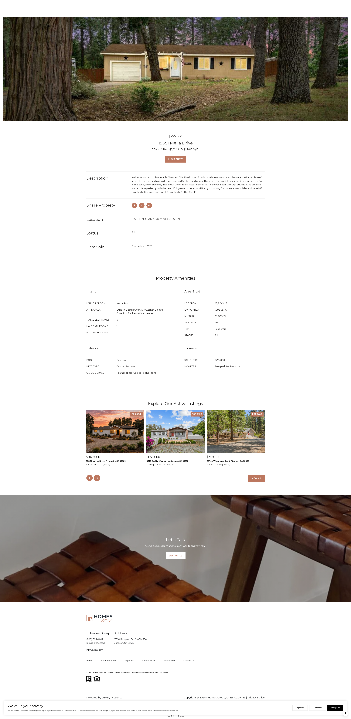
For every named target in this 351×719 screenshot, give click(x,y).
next (97, 478)
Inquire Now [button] (175, 159)
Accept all (335, 708)
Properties (129, 660)
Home (89, 660)
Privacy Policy (256, 697)
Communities (148, 660)
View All (256, 478)
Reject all (300, 708)
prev (89, 478)
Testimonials (169, 660)
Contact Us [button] (175, 556)
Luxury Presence (112, 697)
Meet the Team (108, 660)
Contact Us (188, 660)
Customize (317, 708)
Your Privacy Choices (175, 716)
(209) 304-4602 (94, 639)
